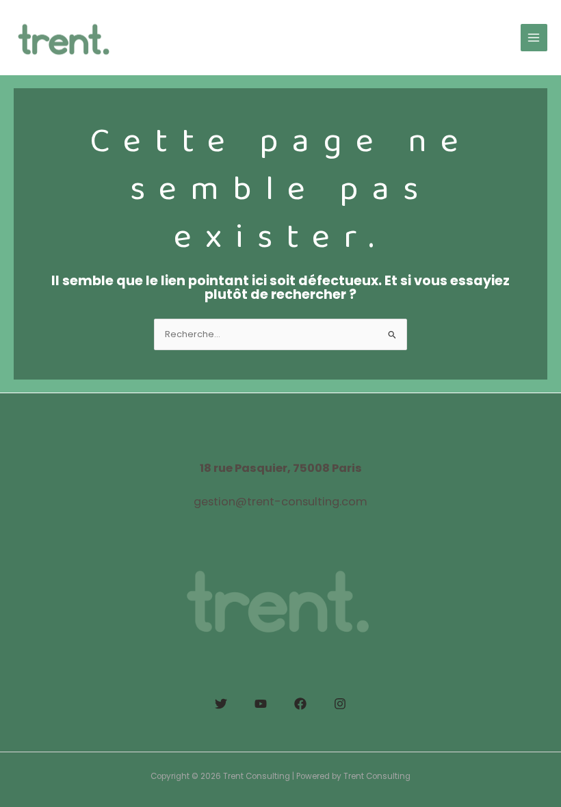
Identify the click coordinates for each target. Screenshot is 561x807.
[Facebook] (300, 704)
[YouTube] (261, 704)
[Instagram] (340, 704)
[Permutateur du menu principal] (534, 37)
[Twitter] (221, 704)
